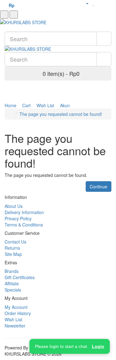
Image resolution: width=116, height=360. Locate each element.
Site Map (13, 254)
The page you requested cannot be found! (60, 114)
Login (98, 346)
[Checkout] (108, 3)
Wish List (13, 319)
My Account (16, 307)
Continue (98, 186)
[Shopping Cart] (100, 3)
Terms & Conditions (24, 225)
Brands (12, 271)
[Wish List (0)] (93, 3)
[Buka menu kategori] (4, 15)
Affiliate (12, 283)
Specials (13, 290)
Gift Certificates (20, 277)
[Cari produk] (14, 15)
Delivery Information (24, 212)
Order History (18, 313)
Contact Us (15, 242)
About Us (14, 206)
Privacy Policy (18, 218)
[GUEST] (84, 3)
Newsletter (15, 326)
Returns (12, 248)
